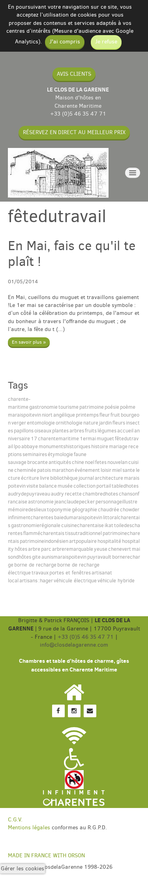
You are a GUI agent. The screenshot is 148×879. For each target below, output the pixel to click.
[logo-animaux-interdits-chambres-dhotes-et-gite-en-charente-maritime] (74, 779)
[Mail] (90, 710)
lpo (17, 446)
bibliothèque (64, 478)
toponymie (59, 509)
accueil (125, 430)
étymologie (60, 454)
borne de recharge (35, 564)
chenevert (119, 549)
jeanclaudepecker (74, 501)
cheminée (25, 470)
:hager (45, 580)
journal (86, 478)
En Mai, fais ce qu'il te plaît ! (71, 253)
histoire (99, 446)
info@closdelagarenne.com (74, 645)
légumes (106, 430)
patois (44, 470)
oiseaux (42, 430)
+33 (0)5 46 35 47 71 (78, 114)
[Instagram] (74, 710)
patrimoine (91, 407)
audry (57, 493)
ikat (109, 525)
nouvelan (117, 462)
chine (78, 462)
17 (34, 438)
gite (36, 557)
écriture (30, 478)
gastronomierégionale (35, 525)
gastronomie (43, 407)
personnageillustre (116, 501)
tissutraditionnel (83, 533)
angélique (64, 414)
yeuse (100, 549)
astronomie (41, 501)
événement (87, 470)
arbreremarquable (72, 549)
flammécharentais (43, 533)
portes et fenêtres (70, 572)
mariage (118, 446)
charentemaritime (58, 438)
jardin (105, 422)
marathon (63, 470)
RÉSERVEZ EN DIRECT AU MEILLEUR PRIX (74, 132)
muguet (105, 438)
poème (127, 407)
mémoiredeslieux (27, 509)
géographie (84, 509)
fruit (115, 414)
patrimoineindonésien (44, 541)
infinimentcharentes (30, 517)
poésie (112, 407)
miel (117, 470)
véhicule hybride (116, 580)
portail (103, 486)
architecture (109, 478)
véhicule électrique (75, 580)
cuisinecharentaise (82, 525)
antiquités (60, 462)
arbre (34, 549)
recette (73, 493)
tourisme (68, 407)
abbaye (29, 446)
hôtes (21, 549)
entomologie (41, 422)
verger (18, 422)
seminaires (34, 454)
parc (46, 549)
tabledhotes (125, 486)
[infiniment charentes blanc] (74, 798)
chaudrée (108, 509)
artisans (28, 580)
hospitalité (109, 541)
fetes (101, 462)
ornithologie (69, 422)
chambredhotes (100, 493)
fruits (91, 430)
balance (48, 486)
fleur (104, 414)
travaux (40, 572)
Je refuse (106, 41)
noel (89, 462)
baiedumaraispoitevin (78, 517)
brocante (37, 462)
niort (47, 414)
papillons (24, 430)
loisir (106, 470)
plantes (60, 430)
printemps (87, 414)
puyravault (99, 557)
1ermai (88, 438)
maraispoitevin (24, 414)
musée (65, 486)
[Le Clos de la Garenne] (58, 172)
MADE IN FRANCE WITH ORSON (46, 855)
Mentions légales (29, 827)
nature (90, 422)
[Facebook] (58, 710)
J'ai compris (64, 41)
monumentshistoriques (64, 446)
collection (84, 486)
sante (128, 470)
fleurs (118, 422)
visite (32, 486)
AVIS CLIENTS (74, 74)
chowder (129, 509)
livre (44, 478)
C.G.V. (15, 819)
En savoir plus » (29, 342)
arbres (76, 430)
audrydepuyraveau (29, 493)
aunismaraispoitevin (63, 557)
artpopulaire (83, 541)
